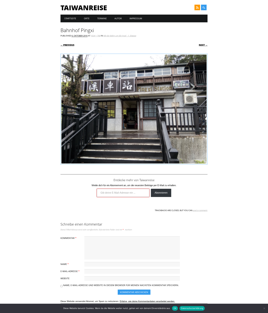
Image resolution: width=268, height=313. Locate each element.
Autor (118, 18)
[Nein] (264, 308)
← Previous (67, 44)
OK (175, 308)
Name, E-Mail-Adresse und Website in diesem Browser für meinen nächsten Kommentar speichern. (121, 285)
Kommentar (68, 238)
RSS (197, 7)
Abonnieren (161, 192)
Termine (102, 18)
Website (64, 278)
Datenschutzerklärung (192, 308)
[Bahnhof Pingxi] (134, 167)
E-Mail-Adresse (70, 271)
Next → (203, 44)
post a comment (200, 210)
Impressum (136, 18)
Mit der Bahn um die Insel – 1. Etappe (119, 35)
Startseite (70, 18)
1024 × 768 (95, 35)
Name (64, 264)
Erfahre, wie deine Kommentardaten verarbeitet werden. (147, 301)
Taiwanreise (83, 7)
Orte (86, 18)
